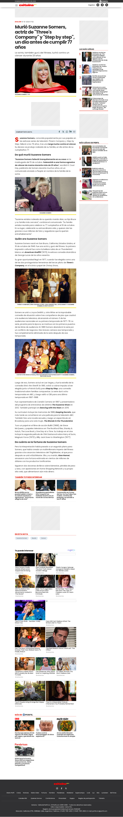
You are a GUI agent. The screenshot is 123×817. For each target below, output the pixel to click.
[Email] (74, 132)
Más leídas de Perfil (89, 142)
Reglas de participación (86, 798)
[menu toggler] (16, 5)
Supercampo (80, 793)
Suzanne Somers (22, 538)
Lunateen (105, 793)
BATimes (113, 793)
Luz (93, 793)
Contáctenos (50, 798)
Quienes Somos (36, 798)
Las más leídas (86, 49)
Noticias (26, 793)
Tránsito (102, 798)
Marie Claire (35, 793)
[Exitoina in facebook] (102, 4)
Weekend (70, 793)
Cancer (43, 538)
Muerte (34, 538)
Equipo (72, 798)
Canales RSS (22, 798)
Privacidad (62, 798)
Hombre (52, 793)
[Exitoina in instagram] (97, 4)
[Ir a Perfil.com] (103, 2)
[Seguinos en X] (106, 4)
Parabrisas (60, 793)
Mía (98, 793)
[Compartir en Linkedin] (70, 131)
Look (88, 793)
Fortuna (44, 793)
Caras (19, 793)
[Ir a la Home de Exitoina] (28, 5)
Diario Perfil (10, 793)
